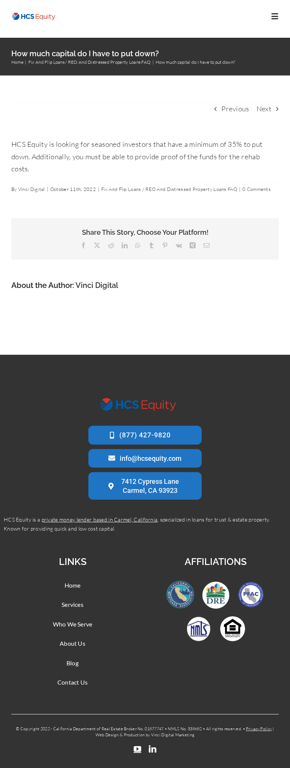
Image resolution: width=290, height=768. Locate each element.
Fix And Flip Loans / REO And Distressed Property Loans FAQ (169, 189)
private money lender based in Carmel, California (100, 519)
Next (263, 108)
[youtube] (137, 749)
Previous (235, 108)
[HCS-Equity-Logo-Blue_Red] (33, 15)
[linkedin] (152, 749)
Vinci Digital (31, 189)
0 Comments (256, 189)
